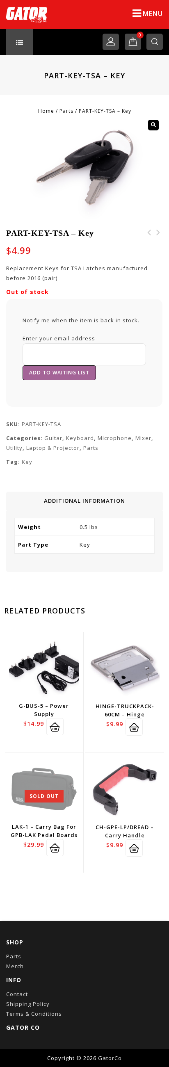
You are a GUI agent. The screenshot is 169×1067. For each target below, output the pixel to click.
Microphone (115, 438)
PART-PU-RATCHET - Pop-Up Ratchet (149, 242)
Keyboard (80, 438)
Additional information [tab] (84, 500)
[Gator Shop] (26, 14)
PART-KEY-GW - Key (158, 237)
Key (27, 461)
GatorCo (110, 1058)
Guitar (53, 438)
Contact (17, 994)
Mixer (143, 438)
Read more (55, 847)
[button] (153, 125)
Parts (66, 110)
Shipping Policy (28, 1004)
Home (46, 110)
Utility (14, 447)
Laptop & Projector (53, 447)
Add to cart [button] (55, 726)
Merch (15, 966)
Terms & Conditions (34, 1013)
